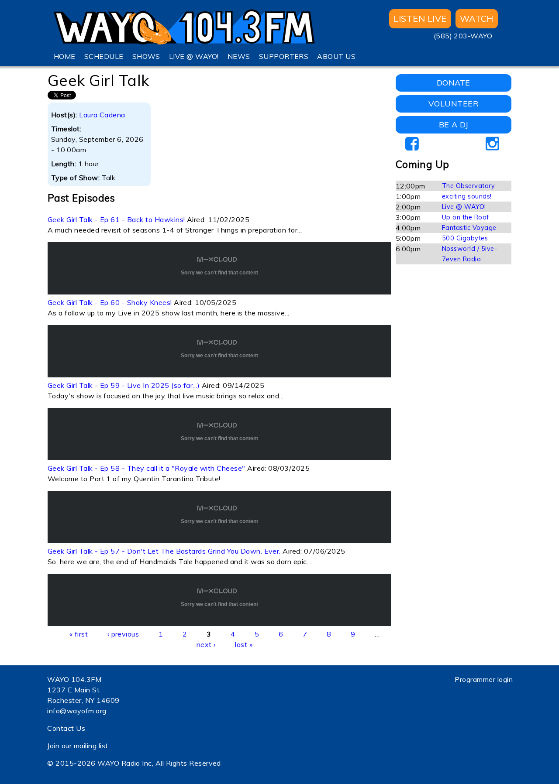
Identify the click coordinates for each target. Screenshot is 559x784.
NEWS (239, 56)
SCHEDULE (104, 56)
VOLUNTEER (453, 104)
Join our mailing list (77, 745)
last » (243, 644)
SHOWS (146, 56)
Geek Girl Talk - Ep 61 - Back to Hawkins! (116, 219)
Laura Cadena (102, 114)
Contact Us (66, 728)
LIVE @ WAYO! (194, 56)
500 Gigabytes (465, 238)
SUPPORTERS (284, 56)
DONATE (453, 83)
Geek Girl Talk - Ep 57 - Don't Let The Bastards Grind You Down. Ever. (164, 551)
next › (206, 644)
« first (78, 634)
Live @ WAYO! (464, 207)
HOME (65, 56)
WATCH (476, 18)
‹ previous (123, 634)
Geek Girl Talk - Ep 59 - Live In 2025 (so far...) (124, 385)
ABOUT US (336, 56)
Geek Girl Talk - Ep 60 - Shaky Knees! (110, 302)
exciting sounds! (467, 196)
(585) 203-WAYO (463, 35)
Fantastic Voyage (469, 228)
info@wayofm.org (76, 710)
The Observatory (468, 186)
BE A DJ (453, 125)
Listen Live (419, 18)
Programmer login (484, 679)
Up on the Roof (465, 217)
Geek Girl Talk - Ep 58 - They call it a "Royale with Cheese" (146, 468)
